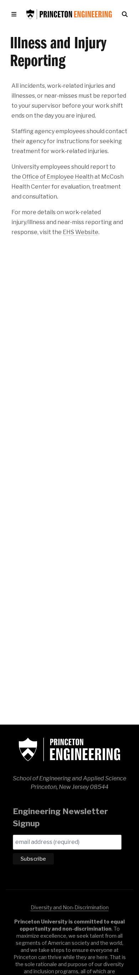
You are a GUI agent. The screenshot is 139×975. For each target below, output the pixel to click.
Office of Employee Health (57, 176)
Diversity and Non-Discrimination (70, 907)
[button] (15, 14)
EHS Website (80, 232)
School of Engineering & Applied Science (69, 749)
